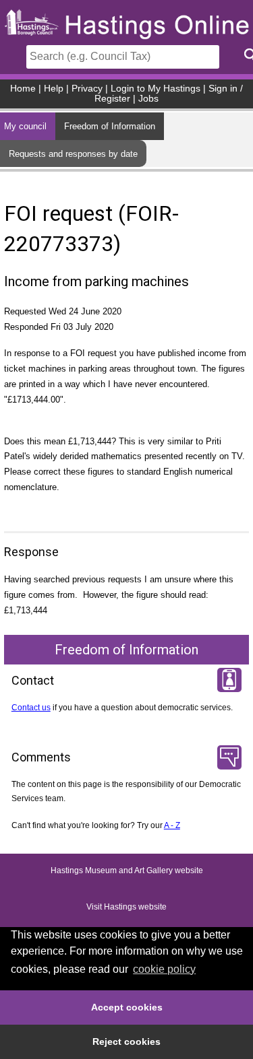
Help (53, 88)
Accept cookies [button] (127, 1007)
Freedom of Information (109, 126)
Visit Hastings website (126, 907)
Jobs (148, 99)
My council (25, 126)
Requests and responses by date (73, 154)
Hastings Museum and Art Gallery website (127, 870)
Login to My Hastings (155, 88)
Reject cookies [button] (126, 1041)
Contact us (31, 707)
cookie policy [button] (164, 969)
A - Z (172, 825)
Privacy (87, 88)
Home (23, 88)
